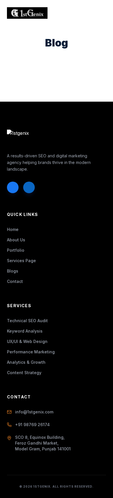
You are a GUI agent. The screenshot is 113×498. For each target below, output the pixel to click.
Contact (15, 281)
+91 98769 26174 (32, 424)
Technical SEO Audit (27, 320)
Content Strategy (24, 372)
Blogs (12, 270)
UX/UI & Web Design (27, 341)
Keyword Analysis (25, 331)
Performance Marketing (31, 351)
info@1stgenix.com (34, 411)
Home (13, 229)
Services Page (21, 260)
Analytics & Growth (26, 362)
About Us (16, 239)
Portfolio (15, 250)
